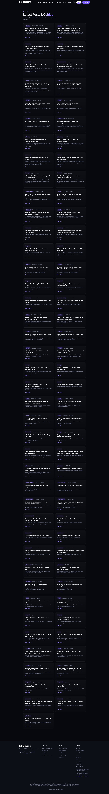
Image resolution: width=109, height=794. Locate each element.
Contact (64, 2)
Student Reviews (62, 750)
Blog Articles (61, 757)
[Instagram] (23, 752)
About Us (78, 748)
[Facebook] (20, 752)
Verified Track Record (63, 748)
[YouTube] (27, 752)
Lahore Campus (79, 752)
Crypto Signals (45, 750)
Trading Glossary (62, 755)
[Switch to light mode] (74, 2)
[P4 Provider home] (25, 2)
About (69, 2)
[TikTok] (33, 752)
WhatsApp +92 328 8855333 (82, 776)
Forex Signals (44, 752)
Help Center (78, 757)
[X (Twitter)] (30, 752)
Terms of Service (79, 766)
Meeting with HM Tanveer (47, 755)
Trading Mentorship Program (48, 748)
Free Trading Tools (63, 752)
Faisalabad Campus (80, 750)
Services (45, 2)
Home (39, 2)
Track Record (51, 2)
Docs (77, 759)
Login (79, 2)
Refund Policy (79, 764)
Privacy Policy (79, 761)
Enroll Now (86, 2)
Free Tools (58, 2)
